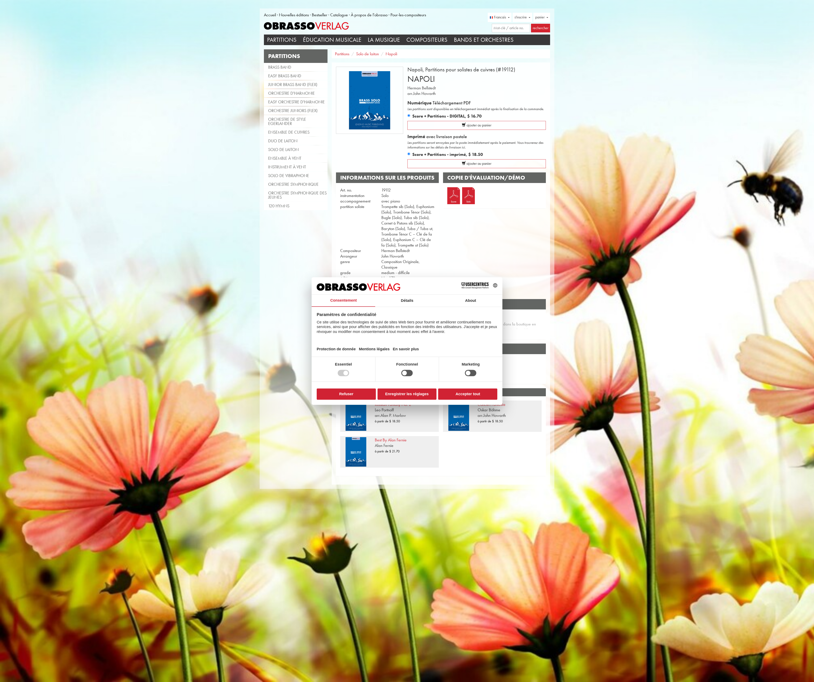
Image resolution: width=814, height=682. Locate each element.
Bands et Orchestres (484, 39)
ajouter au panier (478, 125)
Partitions (282, 39)
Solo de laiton (283, 149)
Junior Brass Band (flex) (292, 84)
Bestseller (319, 15)
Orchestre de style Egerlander (287, 121)
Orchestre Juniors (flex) (293, 110)
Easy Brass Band (284, 75)
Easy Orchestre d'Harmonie (296, 101)
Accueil (270, 15)
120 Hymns (278, 205)
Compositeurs (426, 39)
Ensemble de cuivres (288, 132)
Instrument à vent (287, 166)
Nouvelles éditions (294, 15)
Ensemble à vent (284, 158)
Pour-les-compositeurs (408, 15)
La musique (384, 39)
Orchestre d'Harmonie (291, 93)
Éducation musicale (332, 39)
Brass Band (279, 67)
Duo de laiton (282, 140)
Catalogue (339, 15)
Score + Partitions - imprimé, (447, 154)
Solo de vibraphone (288, 175)
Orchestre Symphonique (293, 184)
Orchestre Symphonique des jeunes (297, 195)
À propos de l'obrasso (369, 15)
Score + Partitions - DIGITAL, (447, 116)
